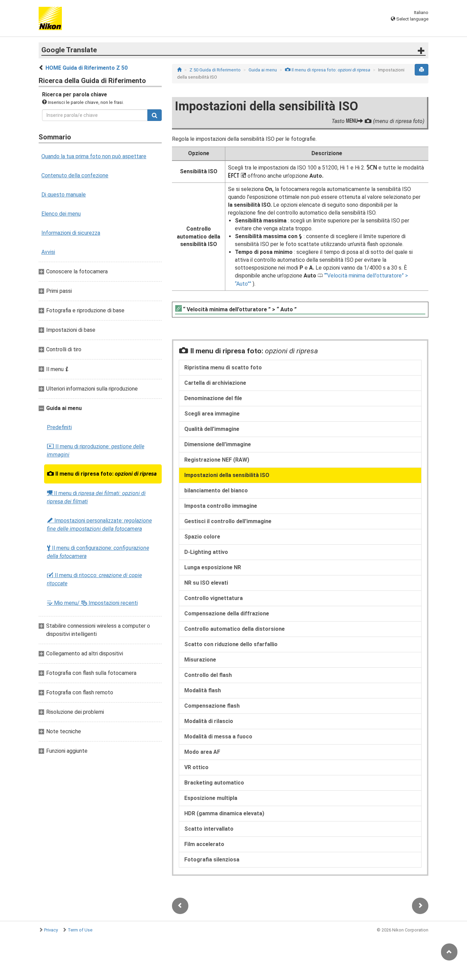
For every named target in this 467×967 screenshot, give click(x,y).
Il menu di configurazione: (98, 552)
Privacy (51, 929)
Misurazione (200, 659)
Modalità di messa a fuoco (218, 736)
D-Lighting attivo (206, 552)
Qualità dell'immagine (211, 429)
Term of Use (80, 929)
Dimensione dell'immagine (217, 444)
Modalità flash (202, 690)
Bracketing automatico (214, 782)
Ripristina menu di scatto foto (223, 367)
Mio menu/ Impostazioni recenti (92, 603)
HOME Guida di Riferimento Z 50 (86, 68)
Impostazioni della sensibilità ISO (226, 475)
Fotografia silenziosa (211, 859)
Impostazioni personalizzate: (99, 524)
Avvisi (48, 252)
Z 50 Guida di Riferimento (215, 69)
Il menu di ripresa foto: (102, 474)
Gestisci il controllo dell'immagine (227, 521)
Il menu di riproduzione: (95, 450)
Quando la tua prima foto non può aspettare (93, 156)
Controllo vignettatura (213, 598)
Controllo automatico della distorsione (234, 629)
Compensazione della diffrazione (226, 613)
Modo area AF (202, 752)
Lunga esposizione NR (212, 567)
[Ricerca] (154, 115)
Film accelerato (204, 844)
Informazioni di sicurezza (70, 233)
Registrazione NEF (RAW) (216, 460)
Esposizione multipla (210, 798)
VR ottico (196, 767)
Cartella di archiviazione (215, 383)
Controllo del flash (208, 675)
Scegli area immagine (212, 413)
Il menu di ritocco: (94, 579)
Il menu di (96, 497)
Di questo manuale (63, 194)
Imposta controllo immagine (220, 506)
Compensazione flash (212, 706)
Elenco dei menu (61, 213)
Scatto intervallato (209, 829)
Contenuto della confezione (74, 175)
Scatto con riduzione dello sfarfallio (231, 644)
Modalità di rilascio (208, 721)
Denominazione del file (213, 398)
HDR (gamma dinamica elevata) (224, 813)
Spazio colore (202, 536)
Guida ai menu (263, 69)
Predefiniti (59, 427)
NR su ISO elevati (206, 583)
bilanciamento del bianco (216, 490)
